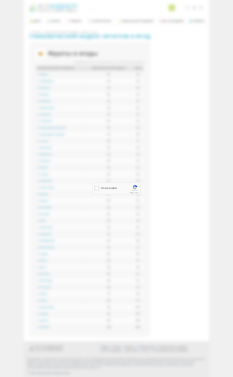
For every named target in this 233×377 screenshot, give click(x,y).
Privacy (132, 192)
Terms (137, 192)
